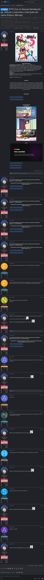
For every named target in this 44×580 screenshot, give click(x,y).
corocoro (3, 17)
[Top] (41, 578)
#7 (42, 280)
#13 (42, 395)
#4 (42, 220)
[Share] (41, 31)
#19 (42, 505)
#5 (42, 242)
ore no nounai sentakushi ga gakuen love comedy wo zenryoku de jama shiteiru (15, 25)
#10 (42, 335)
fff (4, 18)
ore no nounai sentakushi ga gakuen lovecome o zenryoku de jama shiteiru (14, 26)
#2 (42, 177)
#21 (42, 544)
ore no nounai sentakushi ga (10, 24)
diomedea (36, 17)
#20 (42, 527)
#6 (42, 263)
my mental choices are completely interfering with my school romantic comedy (15, 21)
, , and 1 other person (19, 173)
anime (17, 17)
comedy (23, 17)
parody (30, 26)
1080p (14, 17)
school (37, 26)
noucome (37, 22)
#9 (42, 314)
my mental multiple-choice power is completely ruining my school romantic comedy (16, 22)
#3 (42, 199)
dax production (28, 17)
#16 (42, 450)
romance (33, 26)
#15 (42, 429)
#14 (42, 412)
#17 (42, 467)
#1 (42, 31)
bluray (20, 17)
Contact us (36, 578)
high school (34, 18)
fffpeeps (7, 18)
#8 (42, 297)
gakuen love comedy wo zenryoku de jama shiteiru (19, 18)
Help (39, 578)
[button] (2, 2)
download (41, 17)
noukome (2, 24)
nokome (33, 22)
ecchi (2, 18)
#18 (42, 488)
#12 (42, 373)
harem (30, 18)
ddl (33, 17)
